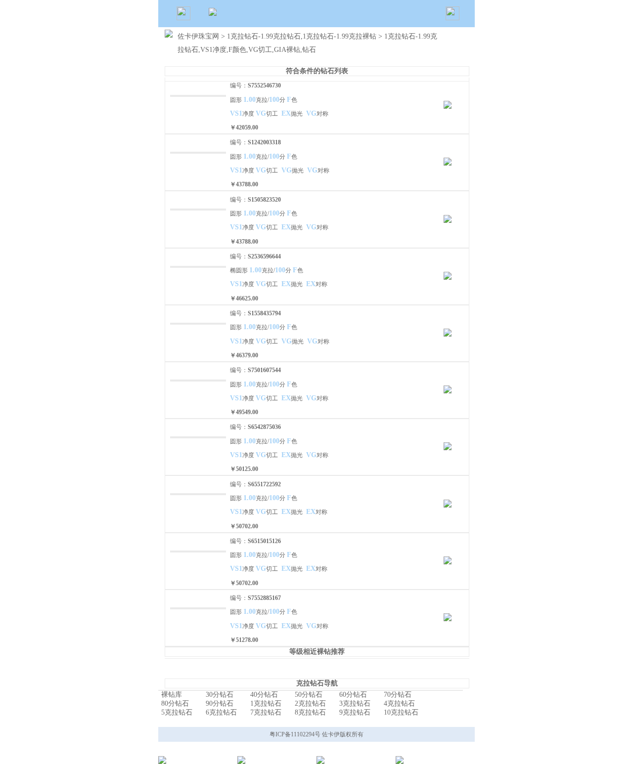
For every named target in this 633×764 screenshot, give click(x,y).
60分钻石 (353, 694)
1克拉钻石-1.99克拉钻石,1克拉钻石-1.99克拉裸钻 (302, 36)
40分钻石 (264, 694)
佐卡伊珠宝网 (198, 36)
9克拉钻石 (354, 712)
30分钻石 (219, 694)
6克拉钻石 (221, 712)
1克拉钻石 (265, 703)
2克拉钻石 (310, 703)
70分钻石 (397, 694)
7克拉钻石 (265, 712)
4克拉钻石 (399, 703)
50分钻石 (308, 694)
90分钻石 (219, 703)
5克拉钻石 (176, 712)
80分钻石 (175, 703)
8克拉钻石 (310, 712)
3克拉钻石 (354, 703)
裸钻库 (171, 694)
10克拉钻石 (401, 712)
